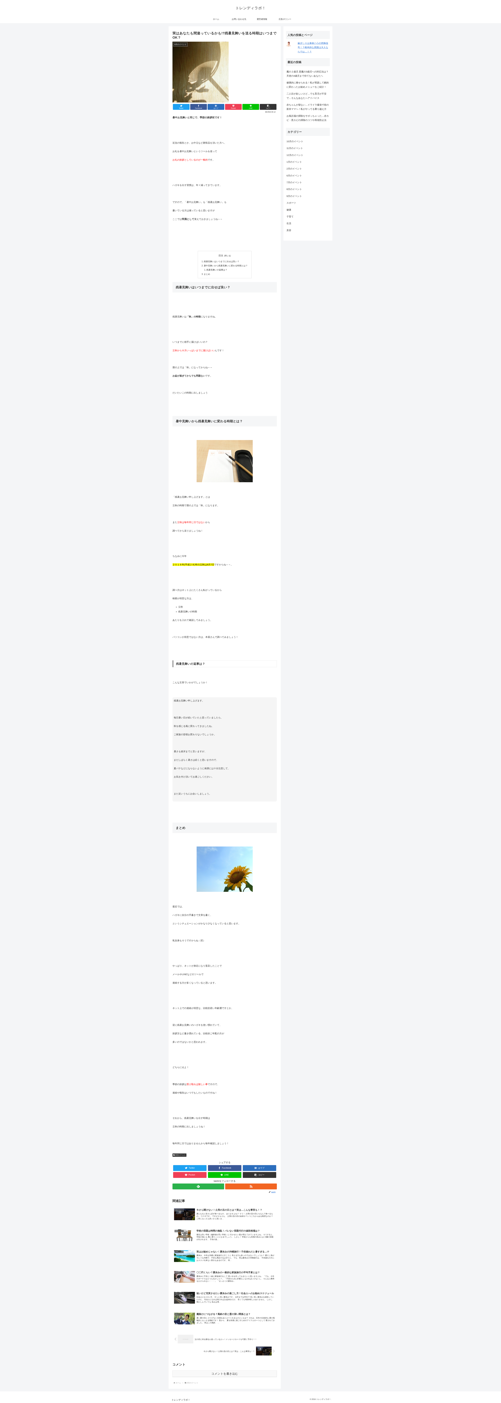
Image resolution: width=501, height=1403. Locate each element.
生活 (289, 223)
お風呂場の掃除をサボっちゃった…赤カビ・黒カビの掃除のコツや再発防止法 (308, 118)
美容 (289, 230)
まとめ (207, 274)
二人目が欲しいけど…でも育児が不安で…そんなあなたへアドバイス (306, 95)
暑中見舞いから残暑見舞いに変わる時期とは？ (226, 265)
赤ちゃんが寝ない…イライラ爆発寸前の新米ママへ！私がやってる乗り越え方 (308, 107)
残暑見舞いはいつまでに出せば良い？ (221, 261)
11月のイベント (295, 148)
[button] (268, 107)
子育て (290, 216)
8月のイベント (180, 1155)
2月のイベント (294, 168)
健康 (289, 210)
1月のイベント (294, 162)
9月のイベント (294, 196)
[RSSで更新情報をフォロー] (251, 1186)
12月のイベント (295, 155)
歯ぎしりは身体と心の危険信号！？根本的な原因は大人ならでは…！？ (313, 47)
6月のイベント (294, 175)
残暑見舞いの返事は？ (216, 270)
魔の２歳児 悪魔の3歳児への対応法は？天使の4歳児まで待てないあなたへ (307, 73)
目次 (221, 255)
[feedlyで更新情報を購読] (198, 1186)
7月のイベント (294, 182)
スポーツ (291, 203)
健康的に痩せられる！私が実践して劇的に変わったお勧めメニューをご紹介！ (308, 84)
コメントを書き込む (224, 1373)
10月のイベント (295, 141)
